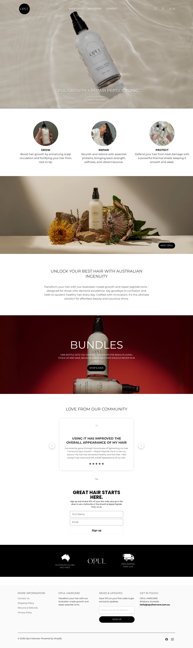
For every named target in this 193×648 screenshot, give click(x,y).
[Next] (141, 445)
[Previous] (51, 445)
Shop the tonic (96, 99)
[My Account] (163, 9)
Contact (112, 8)
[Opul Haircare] (24, 8)
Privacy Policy (25, 612)
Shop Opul (76, 8)
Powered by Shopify (51, 638)
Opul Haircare (33, 638)
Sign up (96, 530)
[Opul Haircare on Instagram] (172, 639)
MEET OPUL (166, 245)
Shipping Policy (26, 603)
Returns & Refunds (28, 608)
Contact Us (23, 598)
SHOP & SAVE (96, 368)
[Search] (155, 9)
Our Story (95, 8)
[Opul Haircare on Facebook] (166, 639)
